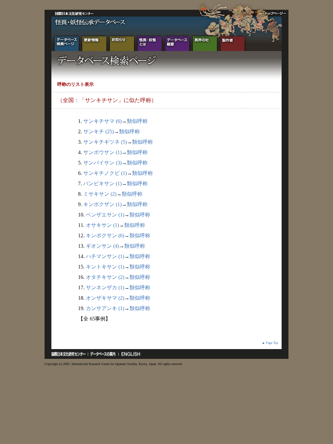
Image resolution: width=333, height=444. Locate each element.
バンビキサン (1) (102, 183)
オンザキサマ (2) (105, 298)
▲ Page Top (270, 343)
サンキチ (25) (98, 131)
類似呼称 (137, 121)
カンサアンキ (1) (105, 308)
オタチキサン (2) (105, 277)
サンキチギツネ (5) (105, 142)
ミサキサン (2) (99, 194)
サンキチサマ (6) (102, 121)
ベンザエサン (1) (105, 214)
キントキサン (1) (105, 266)
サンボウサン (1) (102, 152)
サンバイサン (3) (102, 162)
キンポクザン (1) (102, 204)
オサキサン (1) (102, 225)
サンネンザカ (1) (105, 287)
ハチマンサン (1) (105, 256)
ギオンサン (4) (102, 246)
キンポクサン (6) (105, 235)
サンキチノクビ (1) (105, 173)
